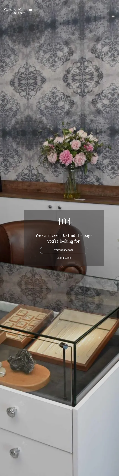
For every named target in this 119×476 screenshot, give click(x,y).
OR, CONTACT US (64, 258)
